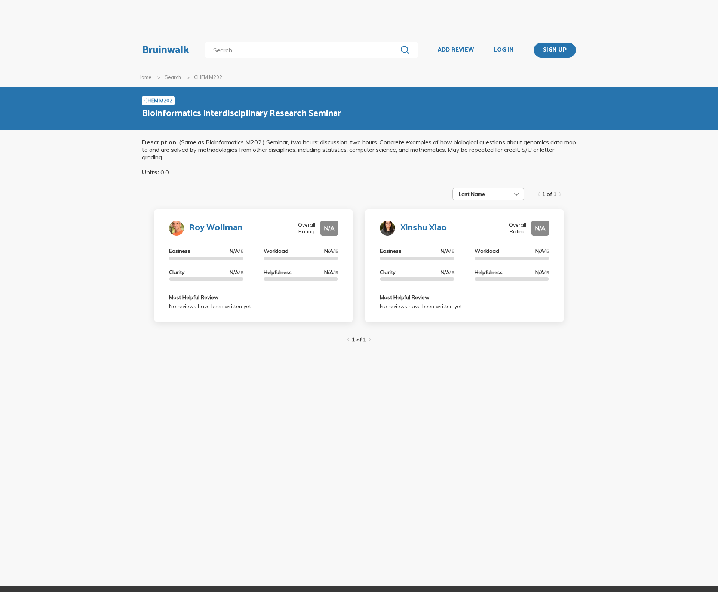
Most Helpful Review (193, 297)
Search (173, 77)
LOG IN (504, 50)
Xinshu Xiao (423, 228)
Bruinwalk (165, 50)
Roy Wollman (215, 228)
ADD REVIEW (456, 50)
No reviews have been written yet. (210, 306)
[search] (302, 50)
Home (144, 77)
